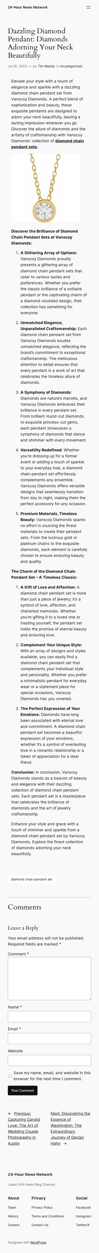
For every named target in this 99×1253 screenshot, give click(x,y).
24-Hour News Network (28, 7)
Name (15, 1007)
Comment (18, 954)
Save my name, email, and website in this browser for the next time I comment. (52, 1076)
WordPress (38, 1242)
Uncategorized (71, 66)
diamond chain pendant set (31, 879)
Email (14, 1029)
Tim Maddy (46, 66)
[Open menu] (88, 7)
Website (15, 1051)
